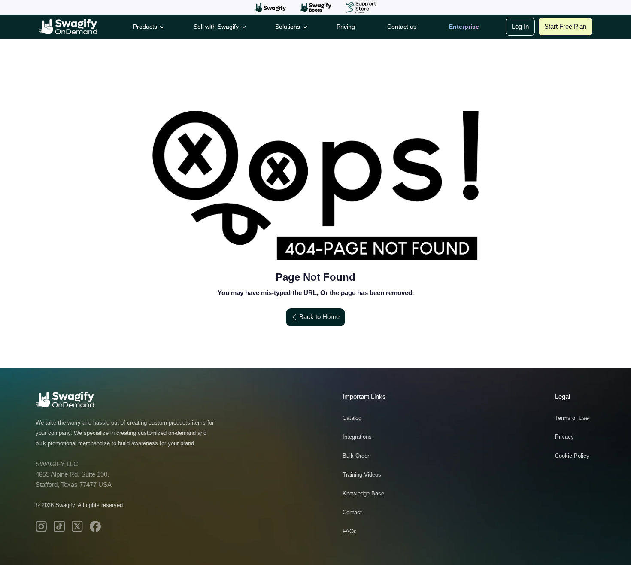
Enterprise (464, 26)
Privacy (564, 437)
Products (145, 26)
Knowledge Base (363, 493)
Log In (520, 26)
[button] (270, 7)
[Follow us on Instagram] (41, 526)
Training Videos (362, 474)
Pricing (346, 26)
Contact (352, 512)
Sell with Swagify (216, 26)
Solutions (287, 26)
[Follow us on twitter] (77, 526)
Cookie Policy (572, 456)
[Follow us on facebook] (95, 526)
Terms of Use (572, 418)
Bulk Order (356, 456)
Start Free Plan (565, 26)
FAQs (350, 531)
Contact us (401, 26)
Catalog (352, 418)
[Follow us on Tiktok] (59, 526)
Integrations (357, 437)
